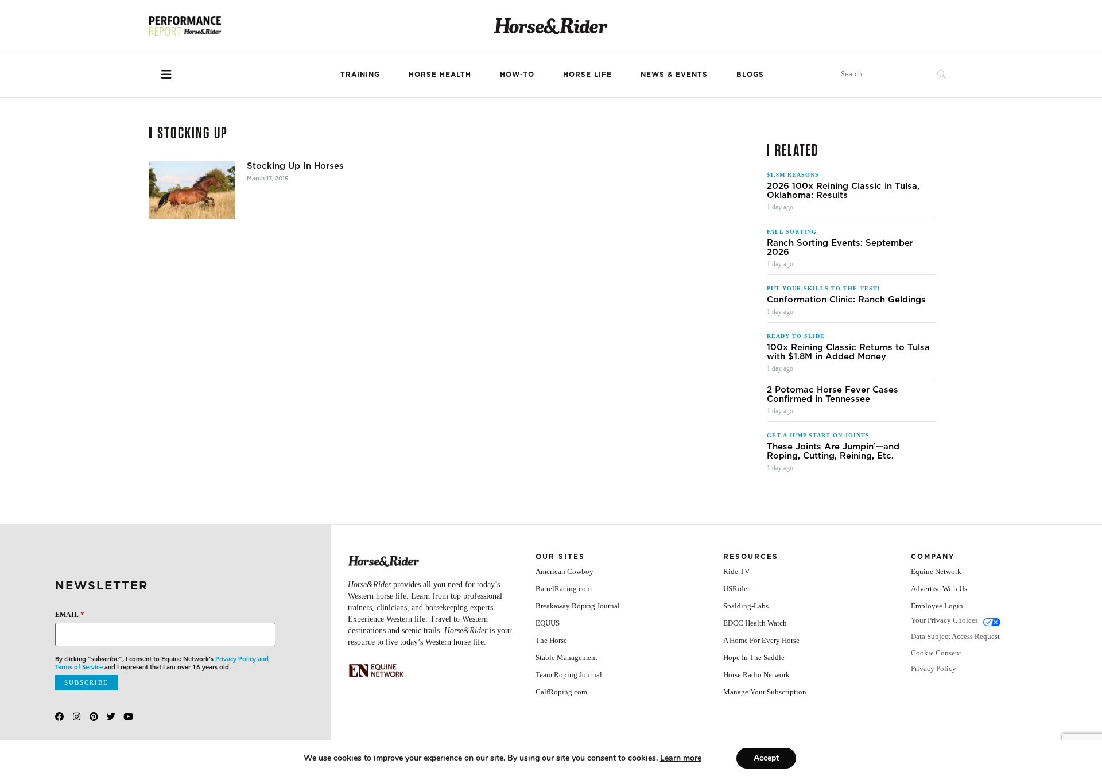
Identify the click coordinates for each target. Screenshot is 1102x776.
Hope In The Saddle (754, 657)
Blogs (750, 74)
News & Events (674, 74)
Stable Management (566, 657)
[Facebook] (59, 716)
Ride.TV (736, 571)
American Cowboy (564, 571)
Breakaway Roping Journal (578, 606)
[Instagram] (76, 716)
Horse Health (440, 74)
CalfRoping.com (561, 692)
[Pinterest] (94, 716)
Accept (766, 757)
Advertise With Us (939, 588)
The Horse (551, 640)
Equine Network (936, 571)
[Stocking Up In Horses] (192, 190)
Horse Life (587, 74)
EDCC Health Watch (755, 623)
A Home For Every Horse (761, 640)
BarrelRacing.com (564, 588)
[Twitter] (111, 716)
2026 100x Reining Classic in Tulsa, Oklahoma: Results (843, 190)
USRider (736, 588)
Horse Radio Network (756, 674)
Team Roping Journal (569, 674)
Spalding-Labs (746, 606)
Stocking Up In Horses (295, 165)
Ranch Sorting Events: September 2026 (840, 247)
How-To (517, 74)
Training (360, 74)
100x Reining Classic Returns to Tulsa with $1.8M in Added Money (848, 352)
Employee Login (937, 606)
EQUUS (548, 623)
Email (69, 614)
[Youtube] (128, 716)
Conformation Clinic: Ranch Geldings (846, 299)
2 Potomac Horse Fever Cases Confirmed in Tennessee (832, 394)
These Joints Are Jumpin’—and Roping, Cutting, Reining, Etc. (833, 451)
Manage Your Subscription (764, 692)
